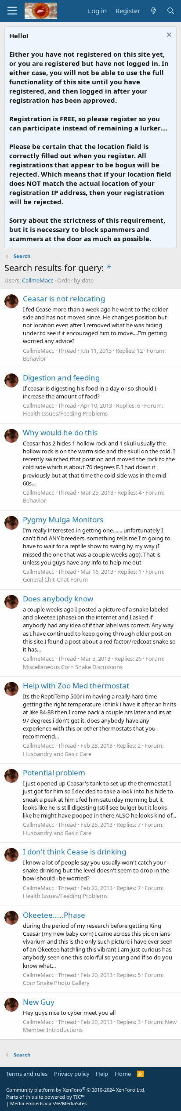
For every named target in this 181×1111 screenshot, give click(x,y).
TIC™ (79, 1096)
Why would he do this (60, 432)
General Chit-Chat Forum (55, 579)
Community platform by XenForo (75, 1089)
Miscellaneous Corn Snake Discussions (73, 667)
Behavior (34, 358)
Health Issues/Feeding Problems (65, 413)
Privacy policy (72, 1074)
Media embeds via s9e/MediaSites (48, 1103)
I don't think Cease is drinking (74, 852)
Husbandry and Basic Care (57, 754)
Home (123, 1074)
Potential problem (54, 772)
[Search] (170, 11)
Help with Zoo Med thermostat (76, 685)
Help (102, 1074)
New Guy (38, 1002)
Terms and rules (26, 1074)
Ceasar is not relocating (64, 298)
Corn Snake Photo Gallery (56, 983)
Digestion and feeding (61, 378)
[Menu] (12, 11)
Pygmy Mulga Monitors (63, 519)
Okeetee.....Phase (54, 915)
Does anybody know (58, 598)
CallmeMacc (37, 280)
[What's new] (153, 11)
